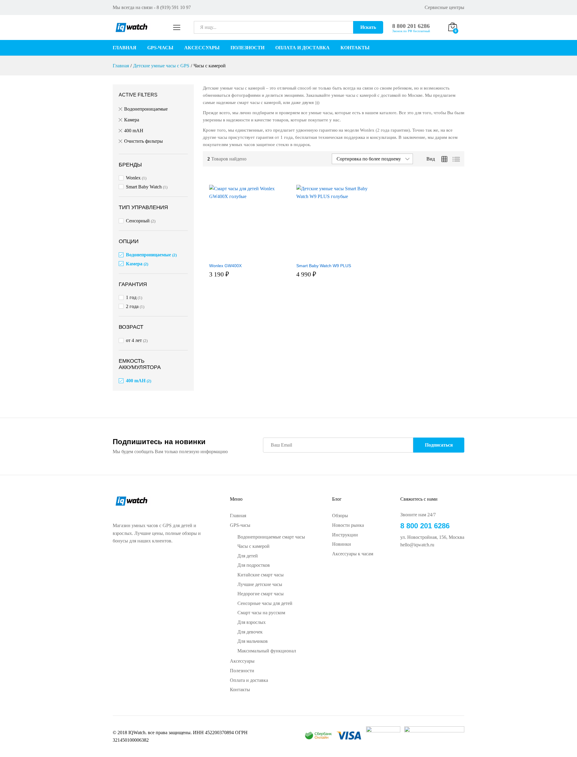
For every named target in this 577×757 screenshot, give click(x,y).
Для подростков (253, 565)
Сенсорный (138, 220)
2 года (132, 306)
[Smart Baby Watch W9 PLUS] (333, 256)
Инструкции (345, 534)
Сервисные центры (444, 7)
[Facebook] (402, 565)
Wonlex (133, 177)
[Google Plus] (412, 565)
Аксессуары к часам (352, 553)
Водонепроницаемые (146, 108)
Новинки (341, 544)
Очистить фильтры (143, 141)
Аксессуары (202, 47)
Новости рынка (348, 525)
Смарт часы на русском (261, 612)
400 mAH (133, 130)
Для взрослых (251, 622)
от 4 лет (134, 340)
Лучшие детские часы (259, 584)
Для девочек (250, 631)
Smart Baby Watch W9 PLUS (323, 363)
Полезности (247, 47)
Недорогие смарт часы (260, 593)
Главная (124, 47)
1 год (131, 297)
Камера (131, 119)
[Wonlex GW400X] (245, 256)
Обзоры (340, 515)
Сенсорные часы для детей (264, 603)
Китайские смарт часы (260, 574)
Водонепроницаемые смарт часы (271, 536)
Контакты (355, 47)
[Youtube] (421, 565)
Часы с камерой (253, 546)
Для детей (247, 555)
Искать (368, 27)
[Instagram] (431, 565)
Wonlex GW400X (225, 283)
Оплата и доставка (302, 47)
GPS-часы (240, 525)
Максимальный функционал (266, 650)
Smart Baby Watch (144, 186)
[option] (217, 269)
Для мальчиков (252, 641)
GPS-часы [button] (160, 47)
